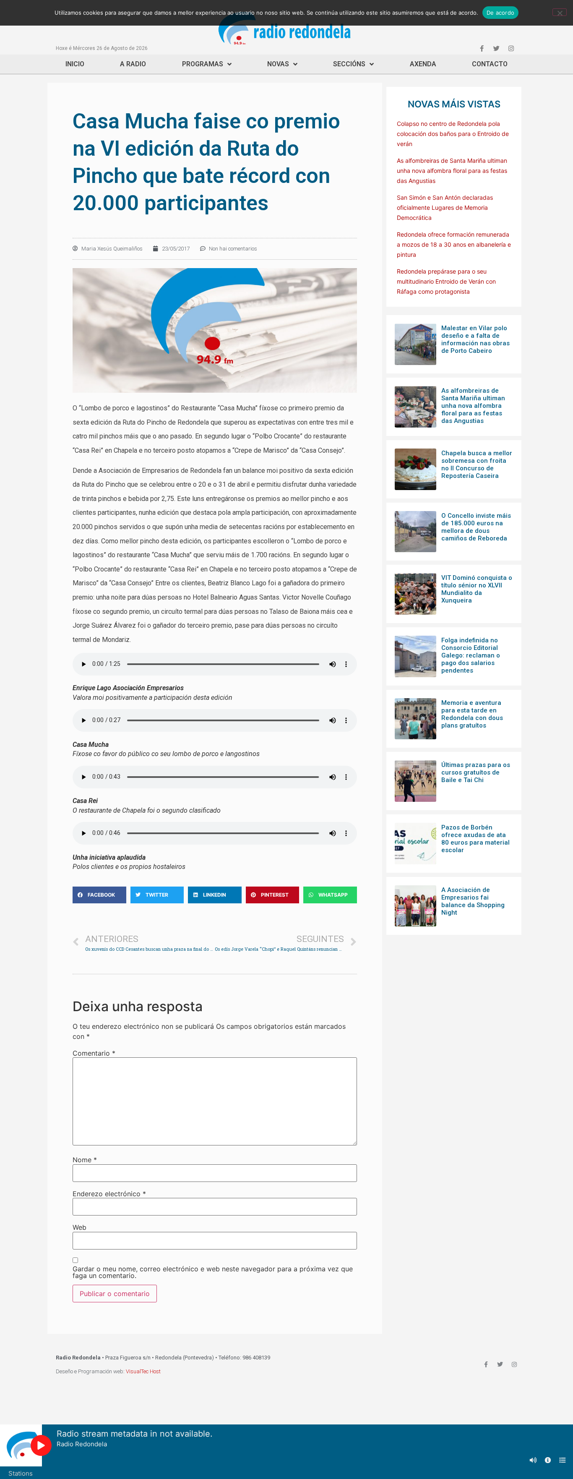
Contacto (490, 64)
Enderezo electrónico (109, 1193)
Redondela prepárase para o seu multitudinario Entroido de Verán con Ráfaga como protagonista (446, 281)
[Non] (559, 12)
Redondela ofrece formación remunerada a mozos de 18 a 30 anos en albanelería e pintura (454, 244)
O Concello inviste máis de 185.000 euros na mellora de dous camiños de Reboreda (476, 527)
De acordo (500, 12)
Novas (278, 64)
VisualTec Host (143, 1371)
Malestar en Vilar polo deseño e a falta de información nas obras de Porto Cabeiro (475, 339)
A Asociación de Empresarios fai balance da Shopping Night (473, 901)
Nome (85, 1159)
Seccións (349, 64)
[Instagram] (511, 48)
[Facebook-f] (481, 48)
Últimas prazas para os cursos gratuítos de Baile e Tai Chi (475, 772)
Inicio (74, 64)
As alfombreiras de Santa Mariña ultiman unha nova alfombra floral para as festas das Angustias (452, 170)
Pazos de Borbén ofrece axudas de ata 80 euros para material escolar (475, 839)
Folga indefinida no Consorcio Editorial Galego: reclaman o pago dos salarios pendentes (470, 655)
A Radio (133, 64)
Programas (202, 64)
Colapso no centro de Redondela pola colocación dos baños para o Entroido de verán (453, 133)
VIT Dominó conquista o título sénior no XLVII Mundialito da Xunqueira (476, 589)
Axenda (423, 64)
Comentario (94, 1053)
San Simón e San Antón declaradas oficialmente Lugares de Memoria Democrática (445, 207)
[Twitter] (496, 48)
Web (79, 1227)
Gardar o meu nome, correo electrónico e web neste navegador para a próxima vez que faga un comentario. (213, 1272)
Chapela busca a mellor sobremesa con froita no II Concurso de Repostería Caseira (476, 464)
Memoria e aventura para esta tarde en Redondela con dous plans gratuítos (472, 714)
